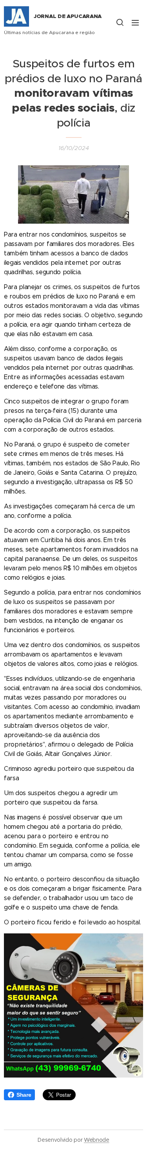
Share (23, 1095)
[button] (119, 22)
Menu (135, 22)
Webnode (96, 1139)
